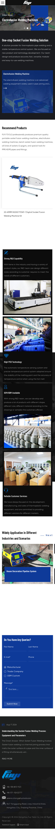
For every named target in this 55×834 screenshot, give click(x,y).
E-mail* (7, 657)
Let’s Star (9, 630)
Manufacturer (14, 667)
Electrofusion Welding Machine (16, 73)
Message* (8, 683)
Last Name (33, 647)
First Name (8, 647)
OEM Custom (13, 676)
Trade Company (15, 672)
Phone (31, 657)
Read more (7, 759)
